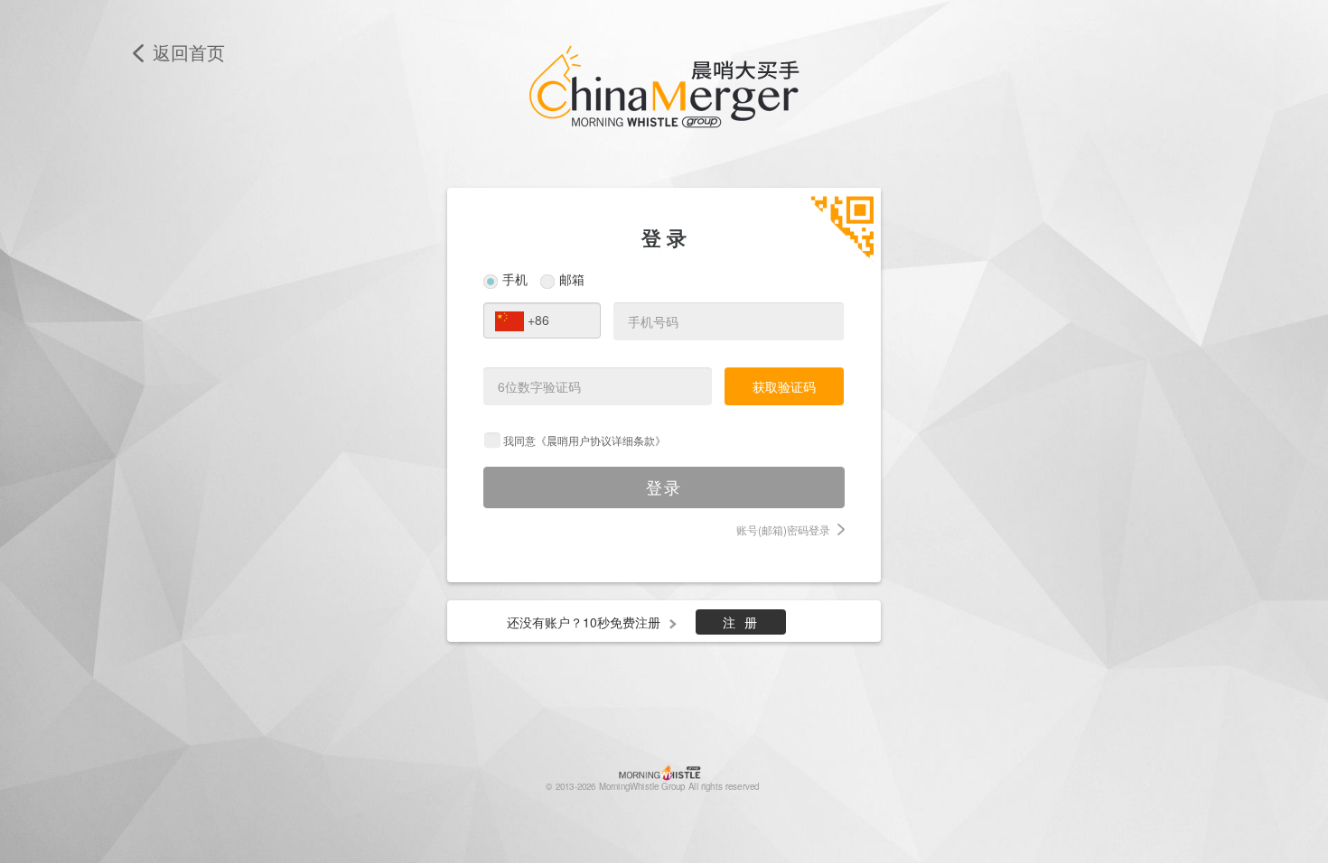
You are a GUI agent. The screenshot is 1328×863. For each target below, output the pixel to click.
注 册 (741, 622)
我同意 (584, 440)
